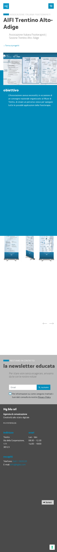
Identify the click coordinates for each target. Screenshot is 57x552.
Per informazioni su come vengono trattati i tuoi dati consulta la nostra (32, 395)
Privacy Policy (44, 397)
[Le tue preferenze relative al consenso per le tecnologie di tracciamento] (52, 547)
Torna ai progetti (12, 45)
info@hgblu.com (18, 464)
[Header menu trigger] (51, 6)
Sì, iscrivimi (43, 387)
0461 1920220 (20, 461)
